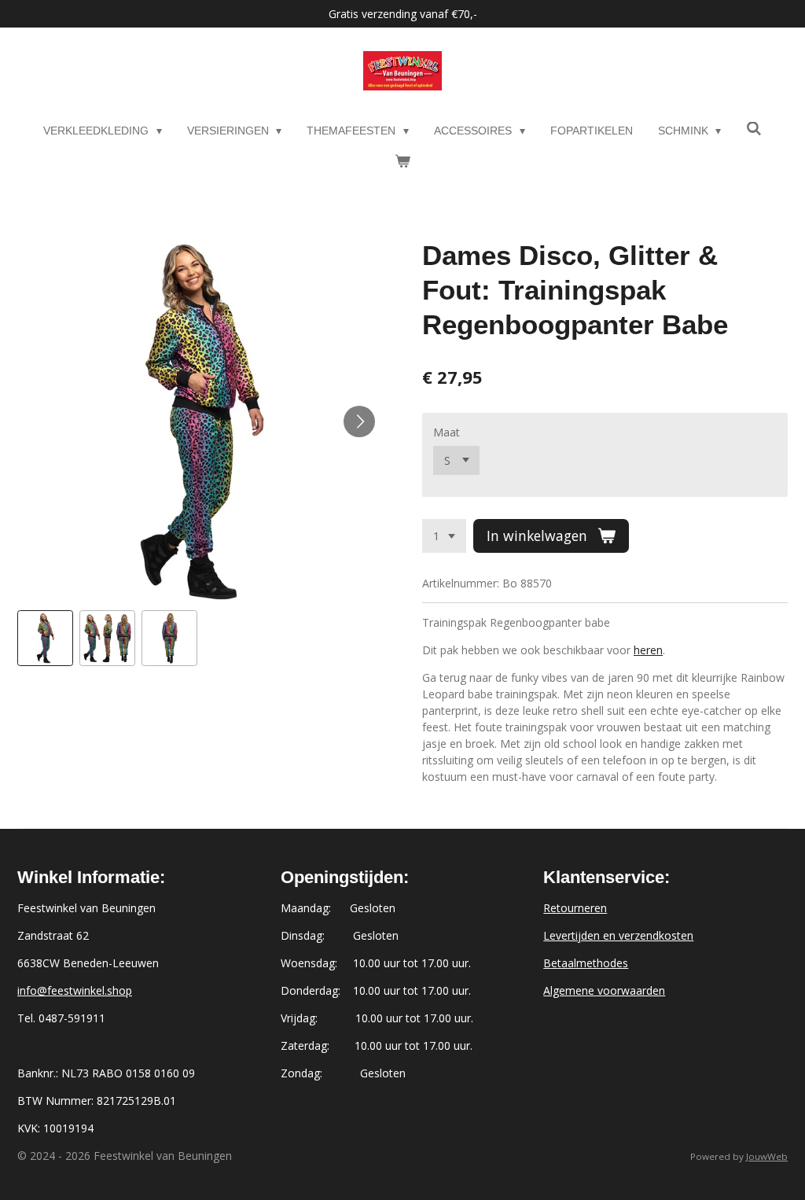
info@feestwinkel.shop (74, 990)
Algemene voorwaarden (604, 990)
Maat (446, 432)
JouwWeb (767, 1156)
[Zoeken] (753, 129)
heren (648, 649)
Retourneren (575, 907)
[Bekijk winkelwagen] (402, 161)
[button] (45, 638)
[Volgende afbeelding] (359, 421)
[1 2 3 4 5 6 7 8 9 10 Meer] (444, 536)
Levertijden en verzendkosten (618, 935)
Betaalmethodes (585, 962)
